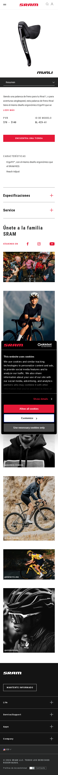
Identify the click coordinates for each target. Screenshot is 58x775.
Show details (40, 399)
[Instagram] (39, 244)
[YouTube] (52, 244)
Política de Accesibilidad (15, 768)
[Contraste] (32, 768)
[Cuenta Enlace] (52, 5)
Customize (27, 418)
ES (7, 749)
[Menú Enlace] (4, 4)
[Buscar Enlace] (47, 4)
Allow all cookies (29, 408)
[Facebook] (28, 244)
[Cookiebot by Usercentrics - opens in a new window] (39, 345)
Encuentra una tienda (29, 138)
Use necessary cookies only (29, 427)
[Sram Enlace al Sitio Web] (29, 5)
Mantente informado (20, 687)
